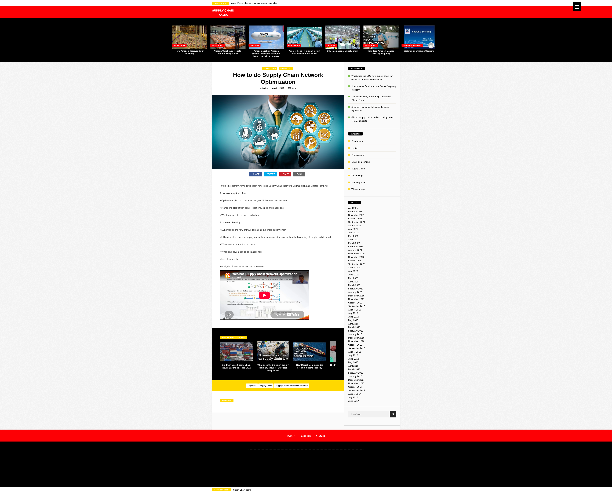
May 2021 (353, 236)
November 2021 (356, 215)
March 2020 (354, 285)
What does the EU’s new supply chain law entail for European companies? (273, 368)
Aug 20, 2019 (278, 88)
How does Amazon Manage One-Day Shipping (381, 52)
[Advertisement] (306, 461)
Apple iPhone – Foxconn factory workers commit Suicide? (304, 52)
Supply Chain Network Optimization (292, 386)
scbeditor (264, 88)
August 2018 (354, 352)
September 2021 (356, 222)
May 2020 (353, 278)
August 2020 (354, 267)
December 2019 (356, 295)
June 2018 (353, 359)
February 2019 (355, 330)
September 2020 (356, 264)
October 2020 (355, 260)
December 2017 (356, 380)
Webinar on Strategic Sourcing (419, 50)
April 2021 (353, 239)
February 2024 (355, 211)
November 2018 (356, 341)
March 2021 (354, 243)
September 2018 (356, 348)
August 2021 (354, 225)
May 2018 (353, 362)
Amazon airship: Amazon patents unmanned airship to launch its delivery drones (266, 53)
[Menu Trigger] (577, 6)
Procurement (357, 155)
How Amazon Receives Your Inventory (190, 52)
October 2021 (355, 218)
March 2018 (354, 369)
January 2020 (355, 292)
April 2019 (353, 323)
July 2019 (353, 313)
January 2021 (355, 250)
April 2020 (353, 281)
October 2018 (355, 344)
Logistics (254, 45)
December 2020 (356, 253)
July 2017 (353, 397)
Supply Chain (270, 68)
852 (292, 88)
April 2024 (353, 208)
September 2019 (356, 306)
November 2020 (356, 257)
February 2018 (355, 373)
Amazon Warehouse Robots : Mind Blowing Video (228, 52)
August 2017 (354, 394)
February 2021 (355, 246)
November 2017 (356, 383)
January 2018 (355, 376)
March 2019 (354, 327)
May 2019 (353, 320)
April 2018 (353, 366)
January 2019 (355, 334)
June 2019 (353, 316)
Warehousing (358, 189)
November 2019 (356, 299)
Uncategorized (358, 182)
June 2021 (353, 232)
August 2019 (354, 309)
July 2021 (353, 229)
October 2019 (355, 302)
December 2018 (356, 337)
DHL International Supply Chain (342, 50)
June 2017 (353, 401)
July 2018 (353, 355)
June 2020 (353, 274)
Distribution (179, 45)
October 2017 (355, 387)
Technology (285, 68)
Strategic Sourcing (412, 45)
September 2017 (356, 390)
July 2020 (353, 271)
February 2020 (355, 288)
